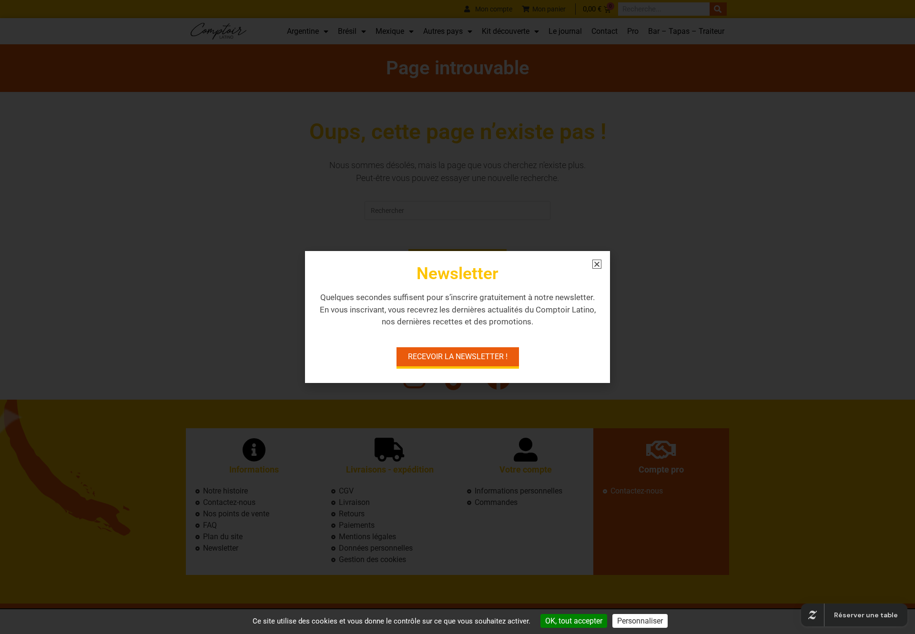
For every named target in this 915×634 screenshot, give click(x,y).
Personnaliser (640, 620)
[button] (596, 264)
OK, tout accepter (573, 620)
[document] (457, 317)
